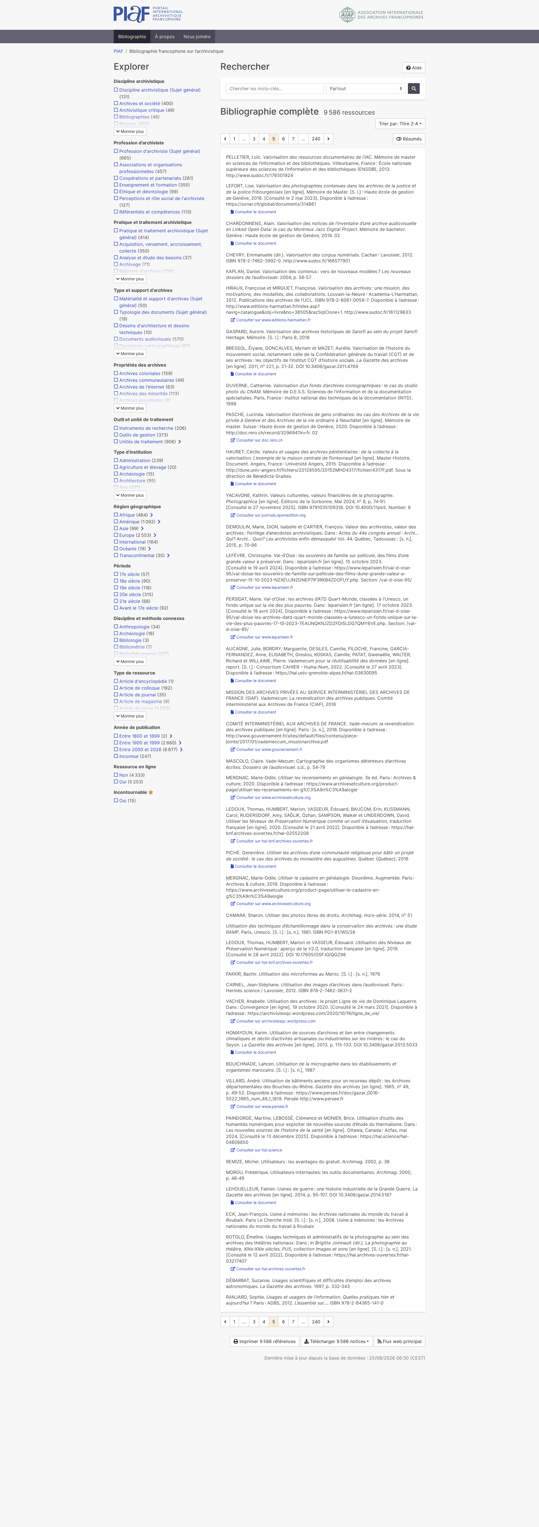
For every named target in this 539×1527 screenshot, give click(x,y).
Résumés (411, 139)
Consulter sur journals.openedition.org (271, 515)
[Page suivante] (328, 138)
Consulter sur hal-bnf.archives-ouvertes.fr (274, 841)
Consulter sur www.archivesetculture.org (273, 797)
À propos (165, 36)
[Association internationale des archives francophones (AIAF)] (381, 15)
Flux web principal (402, 1341)
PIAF (118, 51)
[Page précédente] (225, 138)
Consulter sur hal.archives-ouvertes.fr (270, 1268)
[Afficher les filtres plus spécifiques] (179, 441)
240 (316, 139)
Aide (416, 68)
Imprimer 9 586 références (267, 1341)
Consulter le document (255, 211)
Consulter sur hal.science (259, 1149)
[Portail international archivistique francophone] (148, 15)
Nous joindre (197, 36)
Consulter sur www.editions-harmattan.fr (273, 319)
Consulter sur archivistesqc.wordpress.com (276, 1021)
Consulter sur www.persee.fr (262, 1106)
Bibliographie (132, 36)
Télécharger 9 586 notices (337, 1341)
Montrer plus (132, 131)
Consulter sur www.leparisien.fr (264, 587)
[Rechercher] (414, 88)
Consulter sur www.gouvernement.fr (269, 749)
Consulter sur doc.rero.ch (259, 440)
